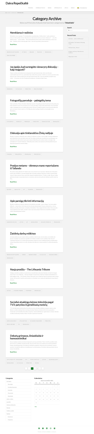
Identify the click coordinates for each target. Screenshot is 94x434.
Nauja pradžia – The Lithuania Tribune (30, 269)
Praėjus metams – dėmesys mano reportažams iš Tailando (34, 167)
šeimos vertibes (11, 324)
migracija (19, 121)
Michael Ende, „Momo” (74, 47)
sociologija (19, 89)
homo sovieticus (34, 359)
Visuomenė (10, 393)
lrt (24, 189)
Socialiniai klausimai (12, 387)
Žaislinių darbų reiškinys (23, 233)
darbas (24, 254)
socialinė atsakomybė (36, 321)
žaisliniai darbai (53, 254)
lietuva (21, 222)
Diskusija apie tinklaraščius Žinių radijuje (31, 132)
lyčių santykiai (23, 321)
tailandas (30, 189)
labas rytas (17, 189)
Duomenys (10, 416)
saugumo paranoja (46, 222)
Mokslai (8, 407)
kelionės (9, 189)
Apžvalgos (9, 381)
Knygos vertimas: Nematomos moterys (76, 52)
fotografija (10, 121)
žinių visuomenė (11, 55)
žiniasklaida (48, 52)
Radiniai (8, 413)
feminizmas (10, 89)
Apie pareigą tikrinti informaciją (27, 200)
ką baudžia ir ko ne (12, 222)
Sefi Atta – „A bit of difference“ (75, 38)
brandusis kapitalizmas (13, 52)
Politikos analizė (10, 410)
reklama (32, 52)
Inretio (48, 431)
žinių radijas (37, 154)
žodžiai (37, 363)
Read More (13, 44)
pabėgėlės (27, 121)
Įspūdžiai (9, 402)
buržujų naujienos (11, 321)
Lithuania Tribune (18, 290)
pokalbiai (9, 154)
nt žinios (24, 52)
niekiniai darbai (33, 254)
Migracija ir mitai (72, 56)
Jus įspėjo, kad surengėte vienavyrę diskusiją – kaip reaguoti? (34, 68)
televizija (39, 52)
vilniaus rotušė (46, 121)
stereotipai (28, 89)
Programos (10, 419)
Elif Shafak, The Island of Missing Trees (76, 43)
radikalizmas (34, 222)
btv (26, 359)
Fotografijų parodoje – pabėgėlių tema (30, 100)
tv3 (19, 324)
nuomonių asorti (53, 359)
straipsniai (28, 290)
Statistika (10, 390)
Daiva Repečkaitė (17, 3)
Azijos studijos (10, 399)
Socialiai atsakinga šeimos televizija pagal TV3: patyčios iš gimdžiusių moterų (31, 303)
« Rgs (35, 406)
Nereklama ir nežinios (21, 32)
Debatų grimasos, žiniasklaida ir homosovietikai (26, 337)
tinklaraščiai (18, 154)
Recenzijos (10, 384)
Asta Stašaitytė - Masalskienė (14, 359)
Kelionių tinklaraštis (11, 405)
